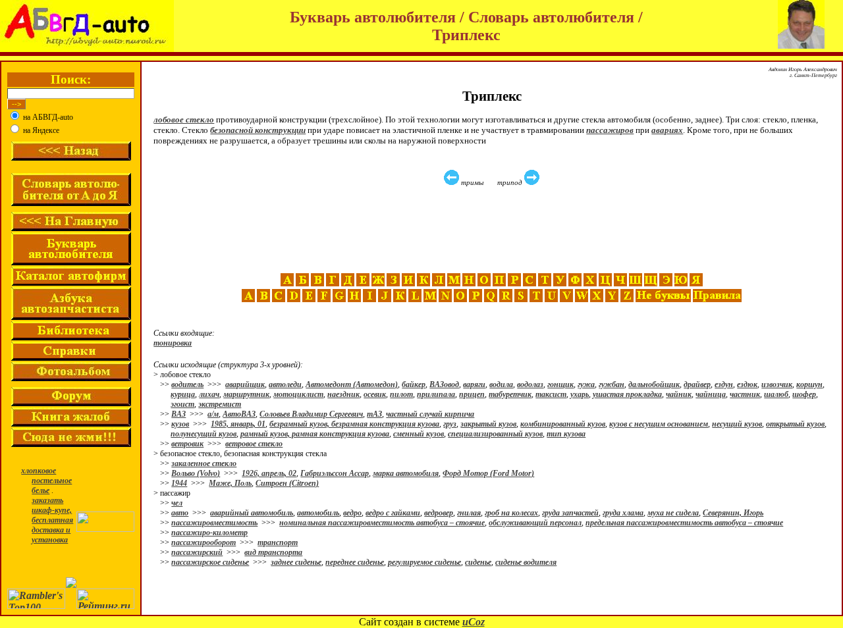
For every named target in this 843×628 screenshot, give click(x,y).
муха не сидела (673, 512)
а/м (213, 414)
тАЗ (374, 414)
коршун (809, 384)
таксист (550, 394)
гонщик (560, 384)
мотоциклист (298, 394)
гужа (586, 384)
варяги (474, 384)
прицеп (472, 394)
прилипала (436, 394)
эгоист (182, 404)
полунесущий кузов (203, 433)
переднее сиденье (354, 562)
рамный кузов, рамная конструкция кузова (314, 433)
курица (183, 394)
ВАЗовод (444, 384)
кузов (180, 424)
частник (745, 394)
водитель (187, 384)
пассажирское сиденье (210, 562)
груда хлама (623, 512)
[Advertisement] (493, 229)
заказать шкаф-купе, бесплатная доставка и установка (52, 520)
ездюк (747, 384)
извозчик (776, 384)
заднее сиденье (296, 562)
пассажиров (610, 130)
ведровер (438, 512)
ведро (352, 512)
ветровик (187, 443)
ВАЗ (178, 414)
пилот (401, 394)
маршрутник (246, 394)
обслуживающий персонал (535, 522)
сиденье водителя (526, 562)
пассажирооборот (203, 542)
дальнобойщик (654, 384)
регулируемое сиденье (424, 562)
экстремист (219, 404)
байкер (413, 384)
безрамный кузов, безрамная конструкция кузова (354, 424)
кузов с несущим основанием (658, 424)
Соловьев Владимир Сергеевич (311, 414)
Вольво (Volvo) (195, 473)
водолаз (530, 384)
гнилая (469, 512)
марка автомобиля (406, 473)
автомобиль (318, 512)
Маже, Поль (230, 483)
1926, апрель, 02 (269, 473)
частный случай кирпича (430, 414)
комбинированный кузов (562, 424)
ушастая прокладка (627, 394)
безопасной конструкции (258, 130)
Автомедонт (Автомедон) (352, 384)
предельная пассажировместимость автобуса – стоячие (684, 522)
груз (449, 424)
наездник (343, 394)
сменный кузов (418, 433)
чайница (710, 394)
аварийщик (245, 384)
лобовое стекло (183, 119)
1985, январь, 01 (238, 424)
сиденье (478, 562)
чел (176, 503)
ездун (724, 384)
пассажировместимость (214, 522)
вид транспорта (273, 552)
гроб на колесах (511, 512)
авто (179, 512)
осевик (375, 394)
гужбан (611, 384)
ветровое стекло (254, 443)
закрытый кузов (488, 424)
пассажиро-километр (209, 532)
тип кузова (566, 433)
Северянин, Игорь (733, 512)
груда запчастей (570, 512)
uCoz (473, 621)
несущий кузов (737, 424)
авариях (667, 130)
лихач (209, 394)
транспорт (278, 542)
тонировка (172, 343)
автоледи (285, 384)
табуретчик (510, 394)
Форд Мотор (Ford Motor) (488, 473)
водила (501, 384)
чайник (679, 394)
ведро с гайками (393, 512)
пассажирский (197, 552)
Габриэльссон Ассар (334, 473)
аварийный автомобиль (251, 512)
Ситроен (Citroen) (287, 483)
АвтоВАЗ (239, 414)
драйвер (697, 384)
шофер (804, 394)
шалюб (776, 394)
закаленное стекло (203, 463)
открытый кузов (795, 424)
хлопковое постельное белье (46, 480)
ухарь (579, 394)
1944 (179, 483)
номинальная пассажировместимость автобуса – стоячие (382, 522)
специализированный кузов (495, 433)
